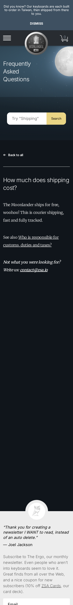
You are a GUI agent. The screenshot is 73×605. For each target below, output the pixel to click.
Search (56, 118)
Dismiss (36, 23)
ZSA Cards (51, 585)
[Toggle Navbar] (7, 38)
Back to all (15, 155)
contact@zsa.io (34, 269)
